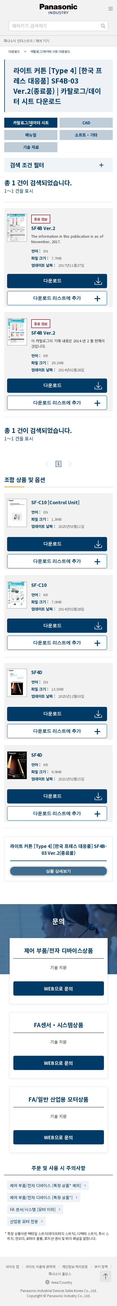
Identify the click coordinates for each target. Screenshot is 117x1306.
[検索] (103, 26)
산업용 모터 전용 (24, 1221)
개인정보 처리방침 (75, 1266)
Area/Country (61, 1282)
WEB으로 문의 (58, 988)
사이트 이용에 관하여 (40, 1266)
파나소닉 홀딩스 (60, 1274)
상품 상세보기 (58, 871)
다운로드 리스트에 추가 (68, 298)
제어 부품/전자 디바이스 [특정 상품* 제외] (45, 1185)
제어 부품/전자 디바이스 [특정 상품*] (41, 1197)
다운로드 (52, 280)
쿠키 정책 (101, 1266)
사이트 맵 (12, 1266)
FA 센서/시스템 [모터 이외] (33, 1209)
